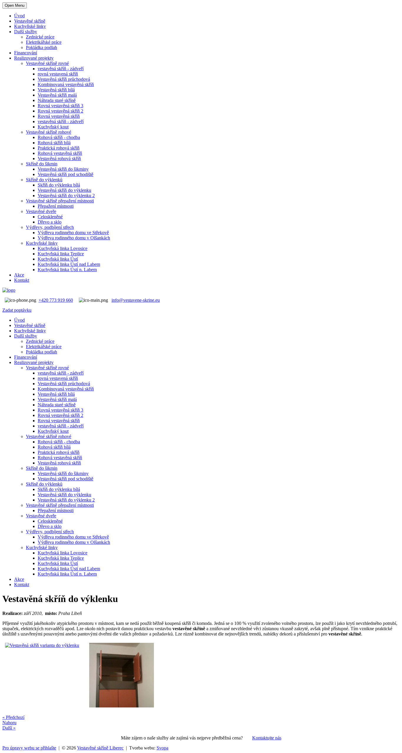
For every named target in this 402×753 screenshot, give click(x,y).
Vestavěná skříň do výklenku (64, 190)
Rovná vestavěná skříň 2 (60, 110)
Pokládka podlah (41, 47)
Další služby (25, 31)
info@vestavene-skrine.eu (136, 300)
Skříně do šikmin (41, 163)
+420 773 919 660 (56, 300)
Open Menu (14, 5)
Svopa (162, 747)
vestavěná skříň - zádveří (61, 68)
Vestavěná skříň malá (57, 95)
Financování (25, 52)
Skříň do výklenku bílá (59, 184)
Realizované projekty (34, 58)
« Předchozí (13, 717)
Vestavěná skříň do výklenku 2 (66, 195)
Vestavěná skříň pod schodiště (65, 174)
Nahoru (9, 722)
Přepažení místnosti (56, 206)
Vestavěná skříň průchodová (64, 79)
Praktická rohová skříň (58, 147)
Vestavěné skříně (29, 21)
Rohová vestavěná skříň (60, 153)
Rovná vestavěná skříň (59, 116)
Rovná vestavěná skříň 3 (60, 105)
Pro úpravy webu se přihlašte (29, 747)
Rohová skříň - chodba (59, 137)
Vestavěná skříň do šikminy (63, 169)
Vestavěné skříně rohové (48, 132)
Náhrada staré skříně (57, 100)
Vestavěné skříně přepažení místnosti (60, 200)
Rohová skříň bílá (54, 142)
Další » (9, 727)
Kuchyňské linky (30, 26)
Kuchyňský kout (53, 126)
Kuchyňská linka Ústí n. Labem (67, 269)
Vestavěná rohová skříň (59, 158)
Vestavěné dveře (41, 211)
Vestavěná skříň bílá (56, 89)
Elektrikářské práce (44, 42)
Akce (19, 274)
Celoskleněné (50, 216)
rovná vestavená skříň (58, 73)
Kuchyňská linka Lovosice (62, 248)
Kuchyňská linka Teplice (61, 253)
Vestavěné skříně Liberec (100, 747)
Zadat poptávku (16, 310)
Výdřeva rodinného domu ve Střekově (73, 232)
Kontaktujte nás (266, 737)
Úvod (19, 15)
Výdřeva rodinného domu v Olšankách (74, 237)
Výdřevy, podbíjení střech (50, 227)
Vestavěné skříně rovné (47, 63)
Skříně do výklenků (44, 179)
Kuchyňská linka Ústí (58, 258)
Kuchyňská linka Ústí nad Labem (69, 264)
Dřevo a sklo (50, 221)
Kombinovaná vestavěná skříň (66, 84)
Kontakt (21, 280)
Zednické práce (40, 36)
